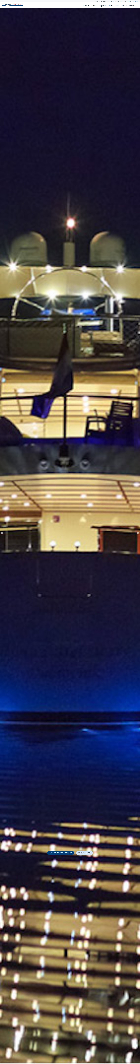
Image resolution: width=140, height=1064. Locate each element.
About (123, 5)
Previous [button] (2, 533)
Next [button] (138, 533)
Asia (125, 1)
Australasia (135, 1)
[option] (70, 532)
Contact (131, 5)
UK (111, 1)
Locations (94, 5)
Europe (114, 1)
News (117, 5)
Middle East (120, 1)
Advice (111, 5)
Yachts (85, 5)
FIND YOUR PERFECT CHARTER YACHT (60, 853)
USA (108, 1)
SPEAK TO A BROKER (84, 853)
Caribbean (129, 1)
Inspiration (103, 5)
